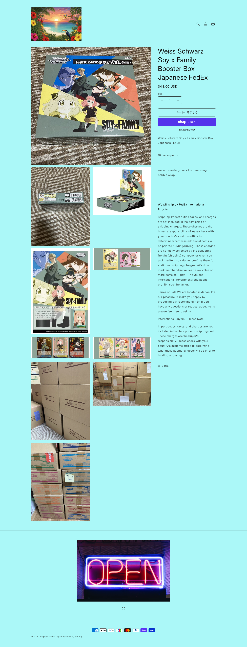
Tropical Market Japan (51, 636)
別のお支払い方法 (187, 130)
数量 (160, 93)
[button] (198, 24)
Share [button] (165, 365)
